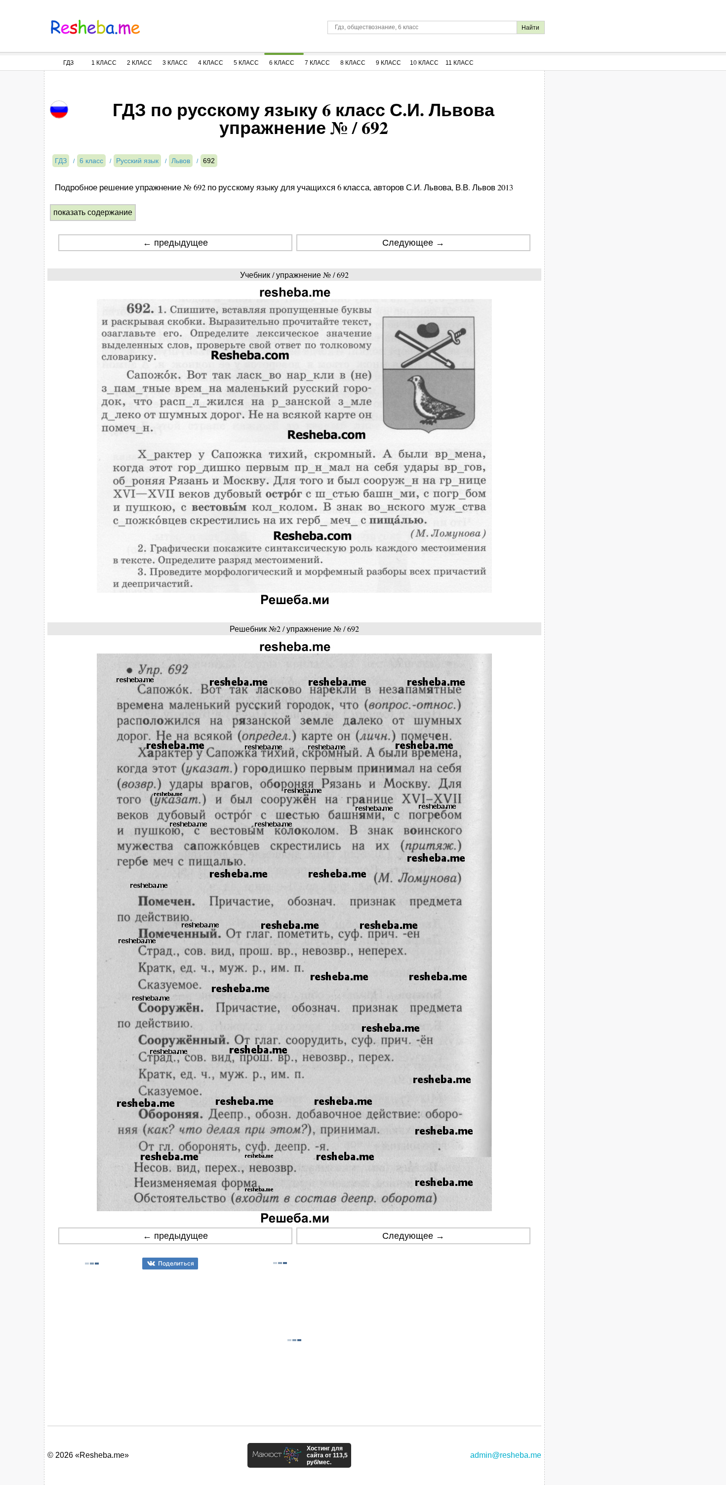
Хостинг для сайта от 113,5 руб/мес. (327, 1455)
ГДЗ (68, 62)
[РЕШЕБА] (95, 27)
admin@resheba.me (505, 1455)
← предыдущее (175, 243)
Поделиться (176, 1263)
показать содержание (92, 212)
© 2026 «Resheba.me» (88, 1455)
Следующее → (413, 243)
